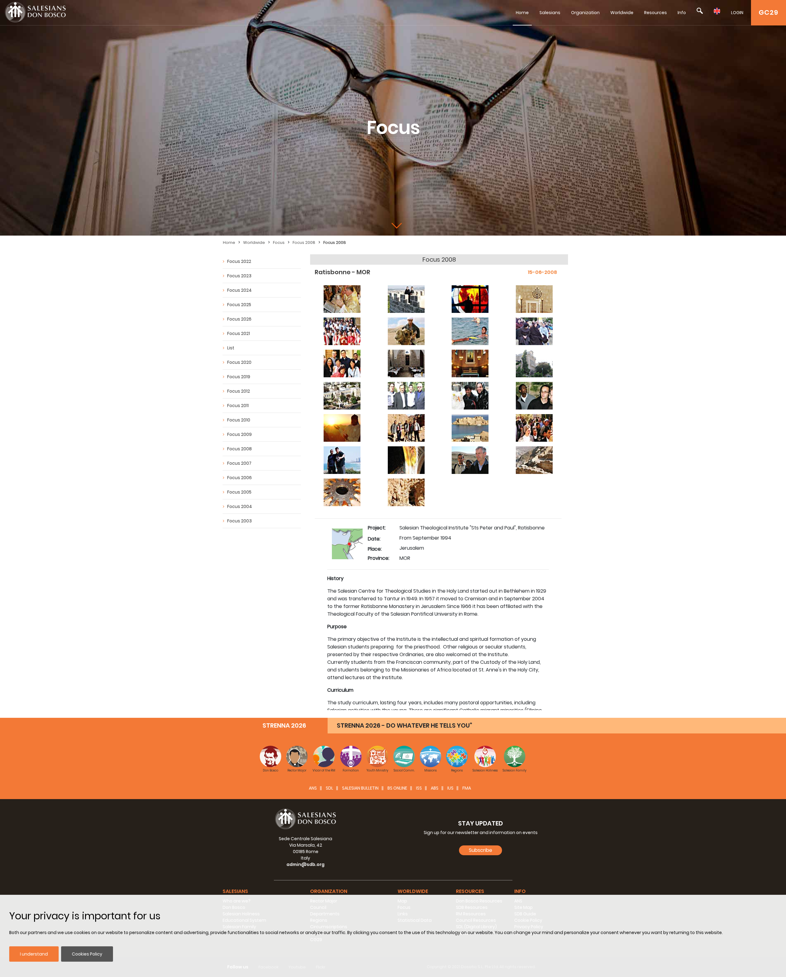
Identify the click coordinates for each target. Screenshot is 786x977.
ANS (313, 788)
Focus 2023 (239, 276)
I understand (34, 954)
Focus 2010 (238, 420)
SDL (329, 788)
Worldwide (621, 13)
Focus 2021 (238, 333)
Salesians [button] (235, 891)
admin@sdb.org (305, 864)
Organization (585, 13)
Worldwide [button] (413, 891)
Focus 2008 (304, 242)
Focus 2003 (239, 521)
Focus (279, 242)
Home (522, 13)
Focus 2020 (239, 362)
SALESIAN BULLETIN (360, 788)
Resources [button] (470, 891)
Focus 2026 (239, 319)
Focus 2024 (239, 290)
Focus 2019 (238, 377)
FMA (466, 788)
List (230, 348)
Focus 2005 (239, 492)
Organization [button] (328, 891)
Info (682, 13)
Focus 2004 (239, 506)
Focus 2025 (239, 305)
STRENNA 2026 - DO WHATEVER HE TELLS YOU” (404, 725)
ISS (419, 788)
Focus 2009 (239, 434)
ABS (434, 788)
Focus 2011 (238, 405)
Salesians (549, 13)
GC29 (768, 12)
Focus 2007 (239, 463)
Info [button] (520, 891)
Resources (655, 13)
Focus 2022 (239, 261)
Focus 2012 (238, 391)
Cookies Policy (87, 954)
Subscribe (480, 850)
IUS (450, 788)
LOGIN (737, 13)
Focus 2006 (239, 478)
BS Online (397, 788)
